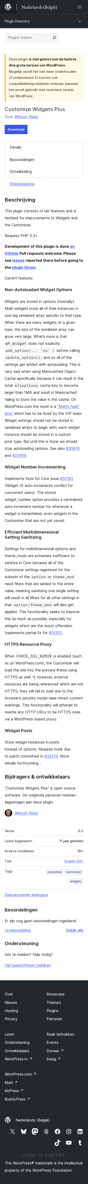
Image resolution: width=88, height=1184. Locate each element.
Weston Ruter (26, 116)
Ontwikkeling (21, 171)
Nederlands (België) (33, 1120)
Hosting (11, 1010)
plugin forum (23, 267)
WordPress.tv (19, 1059)
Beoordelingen (22, 159)
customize (54, 872)
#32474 (51, 756)
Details (15, 147)
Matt (11, 1082)
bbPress (14, 1090)
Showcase (55, 994)
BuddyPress (17, 1099)
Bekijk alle (74, 930)
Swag (53, 1059)
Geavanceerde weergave (26, 894)
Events (52, 1042)
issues (18, 260)
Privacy (11, 1018)
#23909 (19, 455)
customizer (73, 872)
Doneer (55, 1050)
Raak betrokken (60, 1034)
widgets (75, 881)
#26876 (73, 448)
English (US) (74, 861)
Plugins (52, 1010)
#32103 (55, 632)
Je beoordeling (18, 930)
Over (9, 994)
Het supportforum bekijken (28, 965)
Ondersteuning (21, 184)
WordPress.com (21, 1074)
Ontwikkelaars (17, 1050)
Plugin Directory (17, 21)
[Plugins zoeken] (54, 37)
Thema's (53, 1002)
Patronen (54, 1018)
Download (16, 129)
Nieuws (11, 1002)
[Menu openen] (80, 7)
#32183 (66, 478)
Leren (9, 1034)
